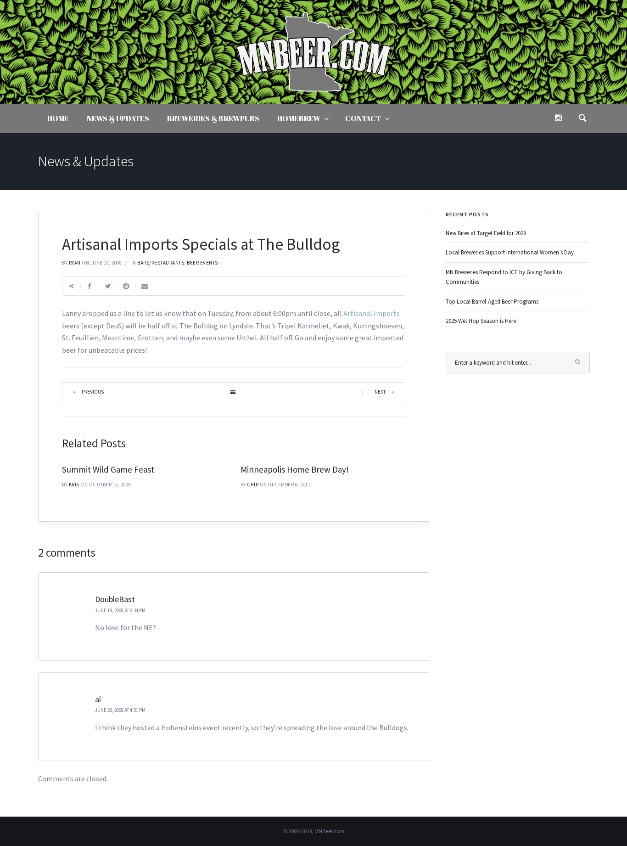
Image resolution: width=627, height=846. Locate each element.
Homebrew (298, 118)
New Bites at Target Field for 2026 (486, 233)
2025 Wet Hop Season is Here (481, 321)
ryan (75, 262)
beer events (202, 262)
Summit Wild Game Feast (108, 469)
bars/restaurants (160, 262)
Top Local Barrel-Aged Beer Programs (492, 301)
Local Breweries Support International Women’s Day (510, 252)
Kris (74, 484)
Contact (363, 118)
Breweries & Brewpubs (213, 118)
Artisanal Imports (371, 313)
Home (58, 118)
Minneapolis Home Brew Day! (295, 469)
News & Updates (118, 118)
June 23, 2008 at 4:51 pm (120, 710)
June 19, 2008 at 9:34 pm (120, 610)
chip (252, 484)
